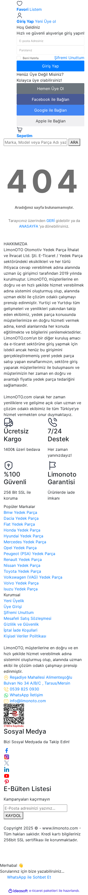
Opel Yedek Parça (20, 547)
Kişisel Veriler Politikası (25, 636)
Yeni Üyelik (14, 600)
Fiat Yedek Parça (19, 524)
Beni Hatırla (31, 58)
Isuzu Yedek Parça (21, 588)
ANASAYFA (28, 226)
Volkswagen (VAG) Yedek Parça (33, 577)
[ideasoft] (18, 891)
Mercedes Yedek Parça (25, 541)
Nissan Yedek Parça (22, 565)
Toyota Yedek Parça (22, 571)
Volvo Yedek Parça (21, 583)
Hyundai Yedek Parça (23, 535)
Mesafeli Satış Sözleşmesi (27, 618)
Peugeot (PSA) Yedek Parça (29, 553)
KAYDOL (13, 815)
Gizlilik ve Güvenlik (21, 624)
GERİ (50, 220)
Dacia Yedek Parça (21, 518)
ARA (74, 142)
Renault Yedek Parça (23, 559)
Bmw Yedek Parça (20, 512)
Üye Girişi (13, 606)
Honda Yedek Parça (22, 530)
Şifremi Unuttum (69, 57)
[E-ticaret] (43, 891)
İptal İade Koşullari (20, 630)
